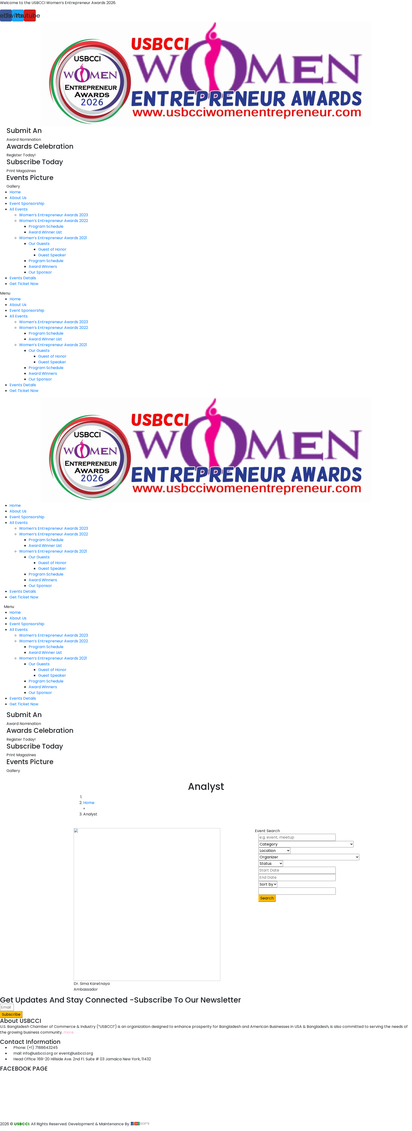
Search (267, 898)
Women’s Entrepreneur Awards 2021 (53, 238)
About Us (18, 198)
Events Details (23, 278)
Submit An (24, 130)
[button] (206, 293)
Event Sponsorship (27, 203)
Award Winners (43, 266)
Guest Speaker (52, 255)
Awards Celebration (39, 146)
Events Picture (29, 177)
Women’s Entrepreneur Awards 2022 (53, 220)
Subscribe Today (34, 162)
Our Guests (39, 243)
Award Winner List (45, 232)
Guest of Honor (52, 249)
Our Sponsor (40, 272)
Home (15, 192)
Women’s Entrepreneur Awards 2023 (53, 215)
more (68, 1032)
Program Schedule (46, 226)
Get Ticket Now (24, 283)
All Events (19, 209)
